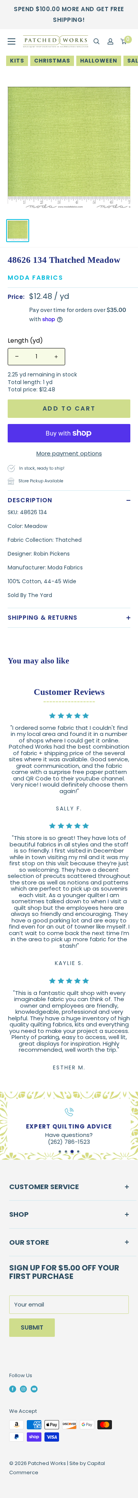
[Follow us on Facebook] (12, 1389)
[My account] (110, 41)
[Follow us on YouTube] (34, 1389)
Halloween (98, 60)
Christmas (52, 60)
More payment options (69, 453)
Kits (17, 60)
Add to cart (69, 408)
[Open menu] (11, 41)
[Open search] (97, 41)
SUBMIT (32, 1327)
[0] (124, 41)
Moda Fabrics (35, 277)
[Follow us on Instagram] (23, 1389)
